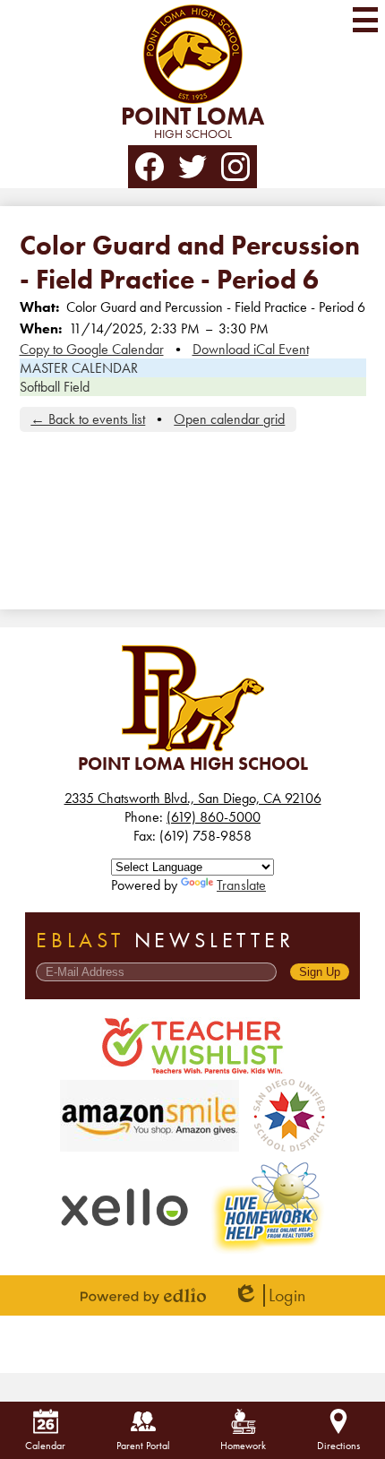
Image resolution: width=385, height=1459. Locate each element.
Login (269, 1295)
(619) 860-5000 (214, 816)
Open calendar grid (229, 419)
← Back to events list (87, 419)
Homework (243, 1445)
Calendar (45, 1445)
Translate (241, 885)
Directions (338, 1445)
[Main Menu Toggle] (365, 19)
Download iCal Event (250, 349)
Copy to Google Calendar (92, 349)
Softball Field (55, 386)
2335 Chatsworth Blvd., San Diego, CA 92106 (192, 798)
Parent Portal (143, 1445)
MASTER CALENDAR (79, 367)
